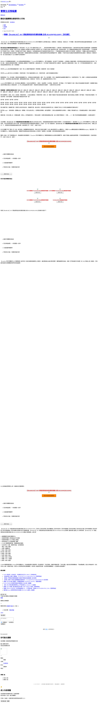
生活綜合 (12, 22)
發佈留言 (3, 624)
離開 (8, 701)
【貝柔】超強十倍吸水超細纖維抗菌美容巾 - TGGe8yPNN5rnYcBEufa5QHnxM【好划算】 (26, 579)
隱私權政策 (57, 684)
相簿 (4, 25)
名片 (4, 28)
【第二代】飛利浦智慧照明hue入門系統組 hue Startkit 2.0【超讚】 (19, 585)
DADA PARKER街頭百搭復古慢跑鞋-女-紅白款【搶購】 (17, 583)
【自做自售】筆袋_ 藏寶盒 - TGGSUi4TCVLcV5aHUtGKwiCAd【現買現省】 (22, 576)
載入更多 (3, 615)
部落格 (5, 26)
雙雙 (2, 597)
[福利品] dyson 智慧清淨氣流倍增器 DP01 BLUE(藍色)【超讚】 (19, 590)
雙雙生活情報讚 (9, 11)
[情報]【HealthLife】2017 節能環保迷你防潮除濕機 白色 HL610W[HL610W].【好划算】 (36, 34)
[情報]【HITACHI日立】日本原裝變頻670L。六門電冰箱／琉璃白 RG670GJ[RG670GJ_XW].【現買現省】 (30, 588)
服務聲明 (62, 684)
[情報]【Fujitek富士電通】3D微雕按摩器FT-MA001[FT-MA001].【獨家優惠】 (22, 581)
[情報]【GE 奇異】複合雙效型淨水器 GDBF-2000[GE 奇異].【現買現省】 (21, 586)
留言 (12, 606)
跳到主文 (3, 15)
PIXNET (38, 684)
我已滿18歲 (3, 701)
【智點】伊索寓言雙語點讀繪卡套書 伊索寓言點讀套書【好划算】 (20, 578)
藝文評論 (11, 610)
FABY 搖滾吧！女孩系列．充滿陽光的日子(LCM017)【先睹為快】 (20, 574)
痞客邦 (8, 606)
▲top (2, 612)
